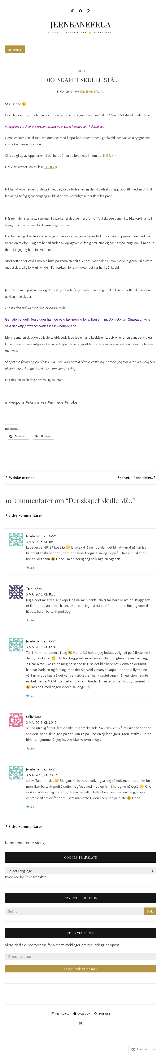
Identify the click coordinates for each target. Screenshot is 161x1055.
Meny (17, 50)
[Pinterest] (88, 11)
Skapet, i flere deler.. (135, 477)
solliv (30, 717)
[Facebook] (80, 11)
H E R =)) (109, 156)
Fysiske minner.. (21, 477)
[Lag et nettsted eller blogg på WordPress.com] (80, 1023)
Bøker (80, 71)
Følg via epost (80, 933)
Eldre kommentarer (25, 515)
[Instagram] (73, 11)
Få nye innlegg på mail (80, 969)
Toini (29, 589)
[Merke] (80, 911)
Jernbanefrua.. (92, 91)
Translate (39, 877)
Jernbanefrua (80, 24)
